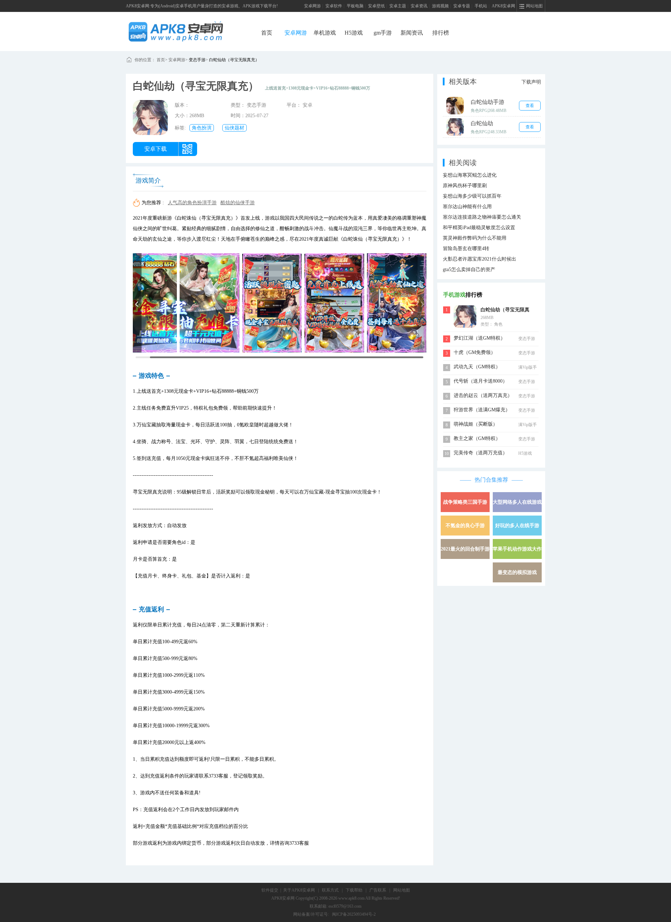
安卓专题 (461, 5)
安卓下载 (155, 149)
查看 (530, 105)
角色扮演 (201, 127)
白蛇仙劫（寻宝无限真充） (234, 59)
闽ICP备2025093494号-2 (354, 914)
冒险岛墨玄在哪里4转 (466, 248)
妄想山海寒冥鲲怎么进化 (470, 175)
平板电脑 (355, 5)
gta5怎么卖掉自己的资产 (469, 269)
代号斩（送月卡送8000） (480, 381)
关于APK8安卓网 (299, 890)
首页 (266, 33)
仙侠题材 (234, 127)
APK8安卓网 (503, 5)
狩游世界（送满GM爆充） (482, 409)
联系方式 (330, 890)
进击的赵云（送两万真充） (483, 395)
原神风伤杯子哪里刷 (465, 185)
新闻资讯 (412, 33)
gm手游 (383, 33)
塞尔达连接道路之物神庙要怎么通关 (482, 217)
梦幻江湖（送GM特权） (479, 338)
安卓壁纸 (376, 5)
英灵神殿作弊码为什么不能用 (474, 238)
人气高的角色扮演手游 (192, 202)
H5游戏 (354, 33)
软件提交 (269, 890)
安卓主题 (397, 5)
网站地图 (401, 890)
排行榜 (440, 33)
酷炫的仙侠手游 (238, 202)
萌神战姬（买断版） (476, 424)
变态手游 (197, 59)
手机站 (481, 5)
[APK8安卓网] (186, 31)
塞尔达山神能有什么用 (467, 206)
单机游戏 (324, 33)
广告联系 (377, 890)
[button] (137, 303)
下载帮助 (354, 890)
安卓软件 (333, 5)
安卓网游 (312, 5)
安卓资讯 (419, 5)
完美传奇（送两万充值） (480, 452)
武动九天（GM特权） (477, 366)
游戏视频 (440, 5)
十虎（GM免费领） (475, 352)
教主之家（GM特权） (477, 438)
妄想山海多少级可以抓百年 (472, 196)
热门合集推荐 (491, 480)
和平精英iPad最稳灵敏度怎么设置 (479, 227)
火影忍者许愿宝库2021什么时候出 (479, 259)
